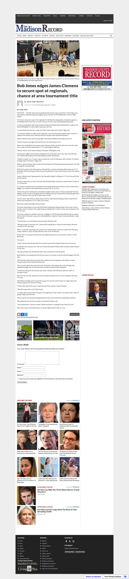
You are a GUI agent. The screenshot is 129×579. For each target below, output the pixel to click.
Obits (21, 553)
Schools (37, 35)
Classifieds (63, 15)
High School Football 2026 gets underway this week (47, 336)
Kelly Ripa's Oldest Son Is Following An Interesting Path (26, 452)
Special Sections (86, 35)
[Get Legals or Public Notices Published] (97, 90)
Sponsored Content (24, 558)
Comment (21, 364)
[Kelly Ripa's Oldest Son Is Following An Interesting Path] (27, 440)
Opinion (45, 35)
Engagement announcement (49, 563)
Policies (44, 548)
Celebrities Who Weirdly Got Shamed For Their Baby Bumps (48, 479)
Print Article (75, 314)
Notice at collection (93, 577)
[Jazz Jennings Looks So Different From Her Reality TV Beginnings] (27, 467)
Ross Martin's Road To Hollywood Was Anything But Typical (69, 426)
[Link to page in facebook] (22, 314)
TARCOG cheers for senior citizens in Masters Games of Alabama (96, 202)
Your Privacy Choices (112, 577)
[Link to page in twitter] (26, 314)
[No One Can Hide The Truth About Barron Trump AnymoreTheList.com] (26, 495)
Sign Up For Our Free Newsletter (50, 568)
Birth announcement (47, 558)
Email (19, 371)
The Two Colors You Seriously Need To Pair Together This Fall (26, 425)
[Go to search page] (110, 35)
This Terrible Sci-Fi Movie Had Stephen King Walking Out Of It (48, 452)
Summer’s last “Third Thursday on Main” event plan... (78, 335)
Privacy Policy (70, 552)
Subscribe (44, 543)
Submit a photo (45, 556)
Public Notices (72, 15)
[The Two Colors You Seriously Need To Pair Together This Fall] (27, 413)
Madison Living (37, 15)
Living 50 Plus (46, 15)
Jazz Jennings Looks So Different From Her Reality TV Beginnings (26, 480)
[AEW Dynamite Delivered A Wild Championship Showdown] (70, 467)
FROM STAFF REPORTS (35, 102)
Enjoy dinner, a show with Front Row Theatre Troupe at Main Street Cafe (96, 208)
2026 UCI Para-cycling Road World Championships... (14, 335)
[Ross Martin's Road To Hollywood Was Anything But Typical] (70, 413)
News (24, 35)
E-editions (81, 15)
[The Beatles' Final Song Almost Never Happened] (48, 413)
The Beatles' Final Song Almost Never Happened (47, 425)
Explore (55, 15)
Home (19, 35)
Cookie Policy (80, 552)
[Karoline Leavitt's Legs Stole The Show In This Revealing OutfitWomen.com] (26, 515)
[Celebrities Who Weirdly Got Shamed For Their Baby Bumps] (48, 467)
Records (76, 35)
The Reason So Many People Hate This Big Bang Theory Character (68, 453)
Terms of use (45, 551)
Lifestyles (60, 35)
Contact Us (90, 15)
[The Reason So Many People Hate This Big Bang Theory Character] (70, 440)
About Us (44, 541)
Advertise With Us (46, 546)
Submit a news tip (46, 553)
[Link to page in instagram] (73, 541)
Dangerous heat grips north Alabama (93, 205)
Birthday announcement (48, 561)
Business (68, 35)
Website (20, 375)
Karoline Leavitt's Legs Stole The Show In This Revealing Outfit (57, 511)
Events (52, 35)
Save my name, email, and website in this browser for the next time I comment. (46, 379)
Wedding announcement (48, 566)
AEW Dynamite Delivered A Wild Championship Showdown (69, 479)
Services (97, 15)
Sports (30, 35)
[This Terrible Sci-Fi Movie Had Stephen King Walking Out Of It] (48, 440)
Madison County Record (23, 15)
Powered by (70, 487)
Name (19, 367)
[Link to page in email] (18, 314)
